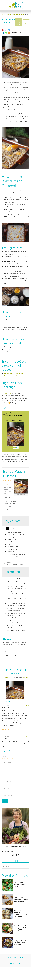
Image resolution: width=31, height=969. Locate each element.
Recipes (9, 14)
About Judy (15, 855)
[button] (16, 11)
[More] (9, 33)
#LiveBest (25, 677)
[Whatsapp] (6, 33)
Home (4, 959)
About (8, 959)
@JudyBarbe (7, 677)
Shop (25, 959)
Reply (27, 705)
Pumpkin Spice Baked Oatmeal (12, 376)
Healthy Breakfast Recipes (18, 14)
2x (10, 528)
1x (7, 528)
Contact (22, 960)
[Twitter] (9, 30)
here (18, 403)
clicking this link (6, 393)
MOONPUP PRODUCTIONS (18, 957)
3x (13, 528)
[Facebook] (6, 30)
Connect (9, 960)
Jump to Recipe (18, 22)
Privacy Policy (15, 960)
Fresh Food (14, 959)
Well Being (20, 959)
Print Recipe (26, 22)
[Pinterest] (3, 30)
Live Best (4, 14)
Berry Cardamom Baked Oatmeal (13, 373)
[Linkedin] (3, 33)
